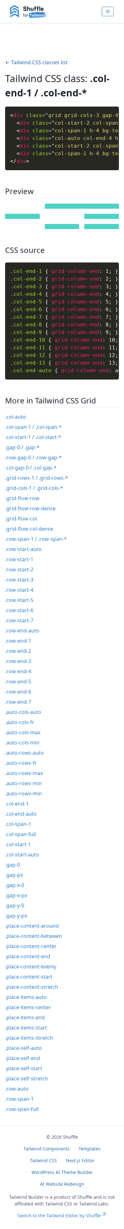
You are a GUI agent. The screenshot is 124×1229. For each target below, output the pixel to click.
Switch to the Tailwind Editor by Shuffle (59, 1215)
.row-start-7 (19, 620)
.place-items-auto (26, 997)
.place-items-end (25, 1017)
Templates (89, 1149)
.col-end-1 (17, 803)
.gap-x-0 (14, 885)
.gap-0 (12, 864)
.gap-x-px (16, 895)
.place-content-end (27, 956)
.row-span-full (21, 1109)
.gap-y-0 (14, 905)
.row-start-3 (19, 579)
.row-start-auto (23, 549)
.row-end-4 (18, 671)
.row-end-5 (18, 681)
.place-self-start (23, 1068)
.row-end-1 (18, 640)
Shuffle (70, 1137)
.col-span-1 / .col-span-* (33, 426)
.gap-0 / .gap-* (22, 447)
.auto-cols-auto (23, 712)
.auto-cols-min (22, 742)
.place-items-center (28, 1007)
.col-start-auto (22, 854)
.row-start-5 (19, 600)
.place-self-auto (23, 1047)
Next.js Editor (80, 1160)
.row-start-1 (19, 559)
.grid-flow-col (21, 518)
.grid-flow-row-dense (30, 508)
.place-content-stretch (31, 986)
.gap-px (14, 874)
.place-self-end (22, 1058)
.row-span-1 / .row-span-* (36, 538)
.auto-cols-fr (19, 722)
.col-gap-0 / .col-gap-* (31, 467)
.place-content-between (33, 935)
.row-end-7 (18, 701)
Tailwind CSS (43, 1160)
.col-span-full (20, 834)
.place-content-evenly (30, 966)
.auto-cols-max (22, 732)
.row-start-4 (19, 589)
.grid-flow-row (22, 498)
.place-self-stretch (26, 1078)
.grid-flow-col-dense (29, 528)
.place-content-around (32, 925)
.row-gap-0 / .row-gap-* (33, 457)
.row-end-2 (18, 650)
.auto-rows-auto (24, 752)
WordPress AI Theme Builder (62, 1172)
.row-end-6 (18, 691)
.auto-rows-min (23, 783)
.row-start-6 (19, 610)
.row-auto (17, 1088)
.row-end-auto (22, 630)
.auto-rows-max (24, 773)
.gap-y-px (16, 915)
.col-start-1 (18, 844)
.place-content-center (31, 946)
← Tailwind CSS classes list (36, 62)
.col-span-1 (18, 823)
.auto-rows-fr (21, 762)
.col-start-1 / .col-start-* (33, 437)
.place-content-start (28, 976)
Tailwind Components (47, 1149)
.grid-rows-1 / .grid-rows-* (36, 477)
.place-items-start (26, 1027)
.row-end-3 (18, 661)
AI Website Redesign (62, 1184)
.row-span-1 (19, 1098)
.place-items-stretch (29, 1037)
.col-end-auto (21, 813)
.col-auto (15, 416)
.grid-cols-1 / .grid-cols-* (34, 488)
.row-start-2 (19, 569)
